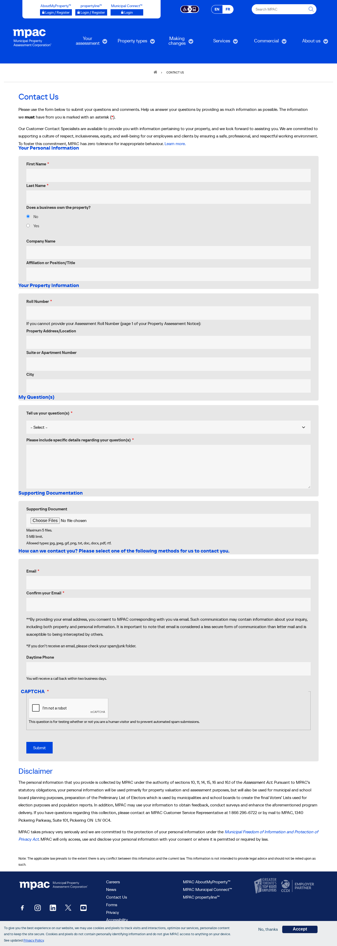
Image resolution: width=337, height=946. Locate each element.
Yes (36, 225)
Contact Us (116, 897)
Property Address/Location (51, 330)
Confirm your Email (43, 592)
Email (31, 571)
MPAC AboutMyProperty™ (206, 881)
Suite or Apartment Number (51, 352)
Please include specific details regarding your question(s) (78, 439)
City (30, 374)
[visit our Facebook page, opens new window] (22, 907)
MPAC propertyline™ (201, 897)
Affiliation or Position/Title (50, 262)
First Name (36, 163)
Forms (111, 904)
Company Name (40, 241)
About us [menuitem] (305, 42)
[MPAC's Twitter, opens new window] (68, 907)
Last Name (36, 185)
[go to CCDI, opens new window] (297, 886)
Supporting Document (46, 508)
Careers (113, 881)
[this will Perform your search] (311, 9)
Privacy (112, 912)
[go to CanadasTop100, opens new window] (266, 886)
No (35, 216)
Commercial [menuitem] (262, 42)
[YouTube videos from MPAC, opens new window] (83, 907)
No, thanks (268, 929)
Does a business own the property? (58, 207)
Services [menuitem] (215, 42)
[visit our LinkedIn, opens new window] (53, 907)
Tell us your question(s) (48, 413)
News (111, 889)
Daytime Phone (40, 657)
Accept (300, 929)
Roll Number (37, 301)
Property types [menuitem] (129, 42)
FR (228, 9)
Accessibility (117, 919)
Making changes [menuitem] (171, 42)
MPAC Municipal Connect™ (207, 889)
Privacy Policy (33, 940)
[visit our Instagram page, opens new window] (37, 907)
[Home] (32, 37)
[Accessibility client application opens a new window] (190, 8)
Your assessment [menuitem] (83, 42)
